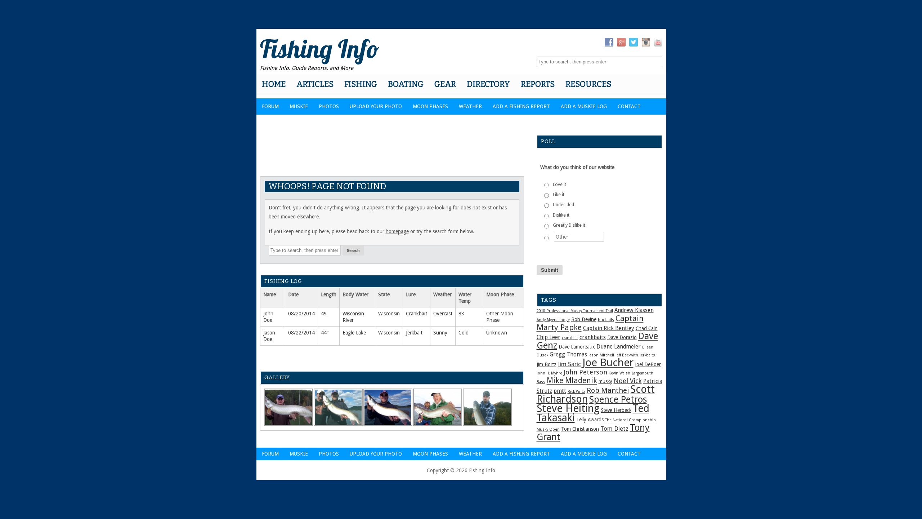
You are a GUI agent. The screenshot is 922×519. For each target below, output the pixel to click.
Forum (270, 106)
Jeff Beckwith (627, 355)
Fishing (360, 84)
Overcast (442, 313)
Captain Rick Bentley (608, 328)
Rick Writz (576, 391)
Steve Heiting (568, 408)
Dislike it (561, 215)
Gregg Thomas (568, 354)
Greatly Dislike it (569, 225)
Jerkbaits (647, 355)
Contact (629, 106)
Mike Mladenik (572, 380)
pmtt (560, 391)
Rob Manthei (608, 390)
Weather (470, 106)
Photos (329, 106)
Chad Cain (647, 328)
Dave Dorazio (622, 337)
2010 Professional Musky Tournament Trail (575, 311)
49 (324, 313)
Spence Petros (618, 399)
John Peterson (585, 372)
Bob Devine (583, 319)
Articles (315, 84)
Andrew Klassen (634, 310)
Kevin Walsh (619, 373)
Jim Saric (569, 364)
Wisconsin (389, 313)
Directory (488, 84)
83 (461, 313)
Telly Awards (590, 419)
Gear (445, 84)
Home (274, 84)
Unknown (496, 333)
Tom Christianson (580, 429)
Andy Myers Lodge (553, 320)
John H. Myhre (549, 373)
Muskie (299, 106)
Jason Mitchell (601, 355)
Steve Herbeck (616, 410)
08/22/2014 (301, 333)
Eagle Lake (354, 333)
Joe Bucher (608, 362)
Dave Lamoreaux (577, 347)
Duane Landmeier (618, 346)
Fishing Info (319, 48)
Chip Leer (548, 337)
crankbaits (592, 337)
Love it (559, 184)
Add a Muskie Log (584, 106)
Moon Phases (430, 106)
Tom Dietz (614, 428)
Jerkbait (414, 333)
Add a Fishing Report (521, 106)
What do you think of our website (577, 167)
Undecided (563, 204)
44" (325, 333)
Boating (406, 84)
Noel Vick (628, 381)
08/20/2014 (301, 313)
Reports (538, 84)
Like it (558, 194)
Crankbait (416, 313)
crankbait (570, 338)
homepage (397, 231)
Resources (588, 84)
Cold (463, 333)
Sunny (440, 333)
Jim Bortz (546, 364)
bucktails (606, 320)
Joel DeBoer (648, 364)
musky (605, 381)
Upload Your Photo (376, 106)
